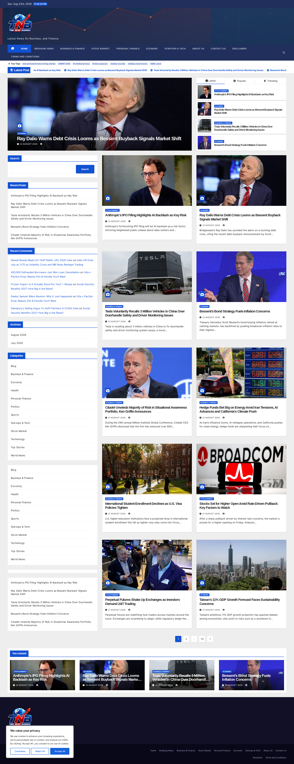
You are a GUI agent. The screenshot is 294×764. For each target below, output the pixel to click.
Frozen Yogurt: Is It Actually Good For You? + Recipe (41, 284)
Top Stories (17, 447)
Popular (241, 80)
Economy (152, 48)
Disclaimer (239, 48)
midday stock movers (137, 64)
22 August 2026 (29, 144)
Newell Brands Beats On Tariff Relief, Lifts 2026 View (41, 260)
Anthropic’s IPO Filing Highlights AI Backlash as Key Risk (244, 94)
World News (18, 455)
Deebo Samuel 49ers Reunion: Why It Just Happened (41, 296)
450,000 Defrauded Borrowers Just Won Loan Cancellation (45, 272)
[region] (40, 742)
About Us (198, 48)
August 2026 (18, 334)
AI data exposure (100, 64)
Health (15, 390)
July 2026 (17, 342)
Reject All (40, 751)
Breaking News (44, 48)
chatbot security (117, 64)
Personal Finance (127, 48)
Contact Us (218, 48)
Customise (20, 751)
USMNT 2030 (64, 64)
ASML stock (155, 64)
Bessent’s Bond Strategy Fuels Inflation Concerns (240, 145)
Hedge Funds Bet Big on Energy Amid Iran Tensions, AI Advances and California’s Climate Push (239, 409)
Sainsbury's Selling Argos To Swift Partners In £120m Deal (44, 308)
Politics (15, 406)
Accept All (60, 751)
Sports (15, 414)
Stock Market (100, 48)
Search (14, 158)
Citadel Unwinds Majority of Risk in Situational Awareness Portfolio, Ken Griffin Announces (146, 409)
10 (202, 639)
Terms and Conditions (25, 56)
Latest (212, 80)
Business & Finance (72, 48)
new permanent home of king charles (39, 64)
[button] (284, 52)
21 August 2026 (117, 417)
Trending (272, 80)
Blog (13, 366)
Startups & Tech (175, 48)
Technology (18, 439)
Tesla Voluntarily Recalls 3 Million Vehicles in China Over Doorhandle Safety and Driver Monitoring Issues (145, 313)
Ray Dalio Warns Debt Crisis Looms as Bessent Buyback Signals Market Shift (111, 679)
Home (24, 48)
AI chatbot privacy (81, 64)
